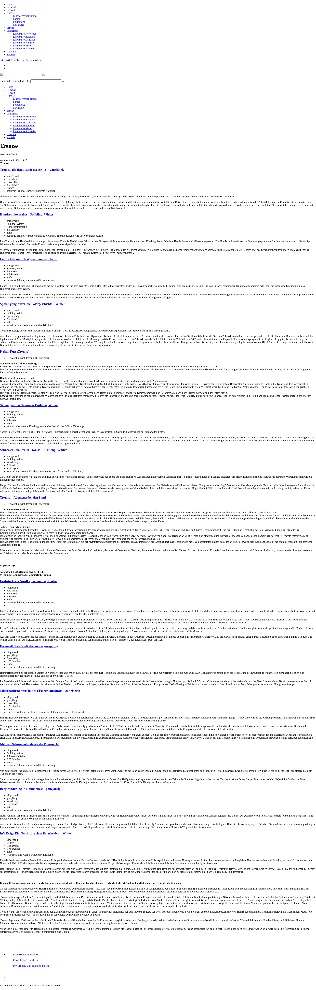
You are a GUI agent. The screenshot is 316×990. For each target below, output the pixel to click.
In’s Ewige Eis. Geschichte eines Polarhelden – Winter (36, 833)
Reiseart (11, 10)
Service (10, 27)
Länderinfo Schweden (24, 48)
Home (10, 4)
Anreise (11, 13)
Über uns (11, 51)
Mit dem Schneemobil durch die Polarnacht (29, 744)
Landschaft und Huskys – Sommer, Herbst (28, 259)
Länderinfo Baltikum (24, 36)
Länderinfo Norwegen (24, 33)
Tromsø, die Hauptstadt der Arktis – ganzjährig (32, 169)
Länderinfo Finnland (24, 42)
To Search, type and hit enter (15, 81)
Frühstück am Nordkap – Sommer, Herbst (28, 581)
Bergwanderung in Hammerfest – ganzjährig (30, 788)
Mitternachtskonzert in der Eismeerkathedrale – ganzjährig (40, 690)
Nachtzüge (18, 24)
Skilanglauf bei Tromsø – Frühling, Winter (29, 405)
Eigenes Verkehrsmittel (25, 15)
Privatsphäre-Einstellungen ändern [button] (31, 965)
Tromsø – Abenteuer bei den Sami (23, 497)
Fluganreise (19, 21)
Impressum (19, 954)
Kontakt (11, 54)
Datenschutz (31, 954)
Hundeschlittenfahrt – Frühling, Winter (26, 214)
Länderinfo (12, 30)
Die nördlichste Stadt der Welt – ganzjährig (29, 646)
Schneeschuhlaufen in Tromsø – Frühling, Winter (33, 450)
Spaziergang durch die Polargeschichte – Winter (32, 304)
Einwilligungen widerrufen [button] (27, 960)
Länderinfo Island (22, 45)
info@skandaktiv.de (32, 60)
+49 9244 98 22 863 (10, 60)
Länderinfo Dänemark (24, 39)
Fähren (16, 18)
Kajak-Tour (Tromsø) (14, 351)
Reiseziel (11, 7)
